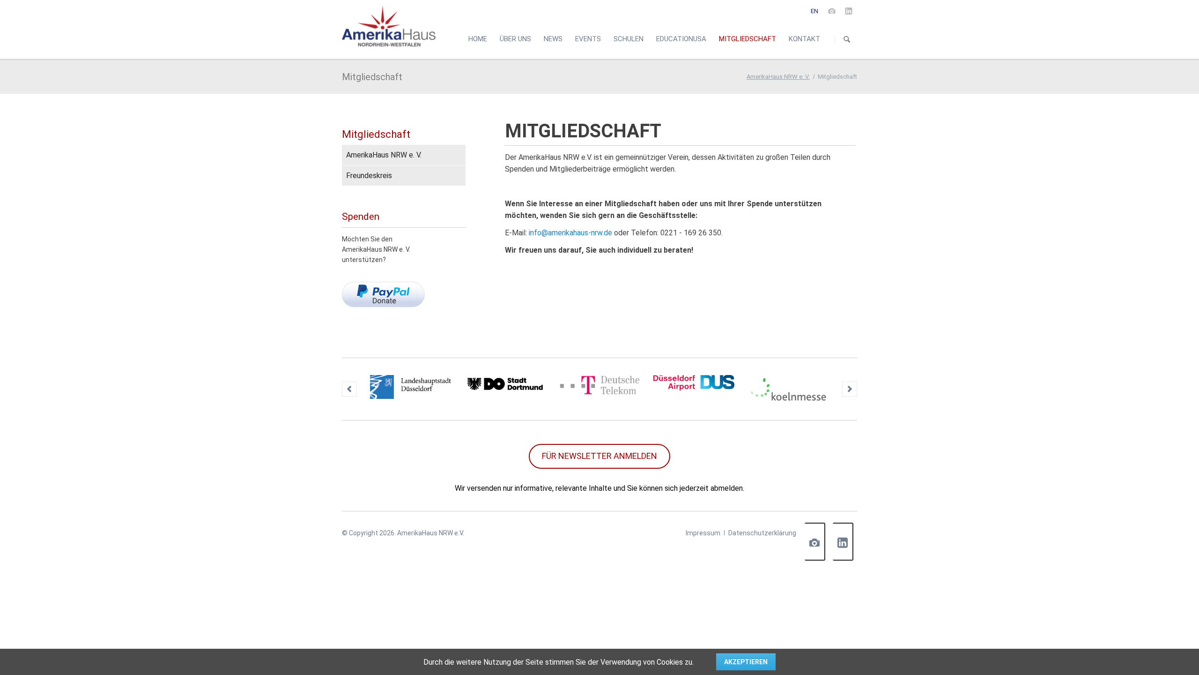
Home (477, 39)
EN (814, 11)
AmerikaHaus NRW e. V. (778, 76)
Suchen (846, 39)
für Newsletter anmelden (599, 456)
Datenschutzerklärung (762, 533)
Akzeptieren (746, 662)
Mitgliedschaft (376, 134)
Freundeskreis (369, 175)
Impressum (703, 533)
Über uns (515, 39)
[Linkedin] (848, 10)
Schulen (629, 39)
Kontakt (804, 39)
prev (349, 389)
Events (588, 39)
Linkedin (843, 542)
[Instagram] (831, 10)
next (849, 389)
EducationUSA (681, 39)
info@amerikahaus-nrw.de (570, 232)
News (553, 39)
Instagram (815, 542)
